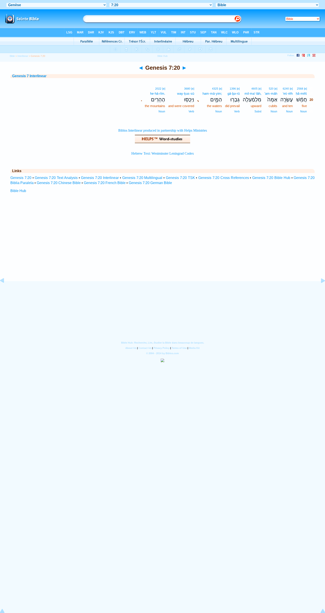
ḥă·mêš (301, 93)
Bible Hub (18, 191)
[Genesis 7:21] (319, 290)
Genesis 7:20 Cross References (223, 178)
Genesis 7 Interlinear (29, 76)
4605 (254, 88)
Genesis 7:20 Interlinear (100, 178)
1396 (233, 88)
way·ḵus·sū (185, 93)
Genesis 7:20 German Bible (150, 183)
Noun (303, 111)
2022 (158, 88)
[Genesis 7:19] (5, 290)
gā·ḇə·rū (234, 93)
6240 (286, 88)
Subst (257, 111)
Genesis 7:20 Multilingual (142, 178)
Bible (12, 56)
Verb (237, 111)
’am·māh (270, 93)
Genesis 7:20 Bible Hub (271, 178)
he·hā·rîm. (157, 93)
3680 (187, 88)
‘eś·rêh (288, 93)
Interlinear (22, 56)
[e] (305, 88)
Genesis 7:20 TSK (180, 178)
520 (271, 88)
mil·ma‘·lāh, (253, 93)
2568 (300, 88)
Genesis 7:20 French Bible (105, 183)
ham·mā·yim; (212, 93)
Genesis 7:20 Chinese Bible (59, 183)
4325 (215, 88)
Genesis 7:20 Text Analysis (56, 178)
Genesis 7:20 (20, 178)
